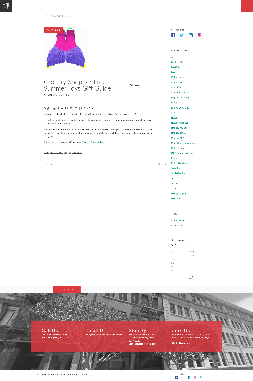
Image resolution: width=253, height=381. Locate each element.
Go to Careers (180, 343)
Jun (173, 259)
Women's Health (179, 193)
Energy (175, 102)
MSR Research (179, 148)
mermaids (78, 152)
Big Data (175, 67)
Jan (192, 255)
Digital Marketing (180, 97)
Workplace (176, 198)
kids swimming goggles (61, 152)
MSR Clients (177, 138)
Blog (173, 72)
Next (161, 164)
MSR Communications (183, 143)
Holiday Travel (178, 133)
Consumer (176, 82)
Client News (177, 220)
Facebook (173, 35)
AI (172, 57)
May (173, 262)
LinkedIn (191, 35)
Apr (173, 266)
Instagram (199, 35)
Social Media (178, 173)
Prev (49, 164)
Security (175, 168)
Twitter (182, 35)
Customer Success (181, 92)
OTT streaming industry (183, 153)
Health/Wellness (179, 123)
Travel (174, 188)
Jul (172, 255)
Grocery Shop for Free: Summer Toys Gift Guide (77, 84)
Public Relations (179, 163)
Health (174, 118)
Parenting (176, 158)
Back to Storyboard (57, 15)
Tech (173, 178)
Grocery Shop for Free (93, 142)
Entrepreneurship (180, 107)
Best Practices (178, 62)
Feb (192, 251)
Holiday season (179, 128)
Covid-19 (176, 87)
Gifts (173, 112)
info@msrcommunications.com (103, 334)
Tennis (174, 183)
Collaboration (178, 77)
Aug (173, 251)
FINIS (47, 152)
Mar (173, 270)
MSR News (177, 225)
